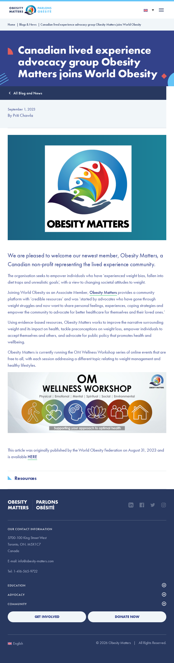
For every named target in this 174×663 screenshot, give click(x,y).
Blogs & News (27, 24)
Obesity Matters (103, 292)
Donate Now (127, 616)
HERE (32, 457)
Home (11, 24)
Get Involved (47, 616)
